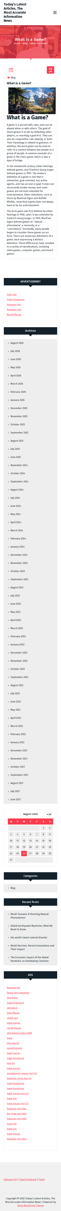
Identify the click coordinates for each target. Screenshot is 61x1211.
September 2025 (19, 432)
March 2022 (17, 726)
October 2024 (18, 473)
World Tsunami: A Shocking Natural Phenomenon (30, 916)
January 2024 (18, 546)
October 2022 (18, 669)
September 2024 (19, 481)
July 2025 (15, 449)
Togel (42, 1179)
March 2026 (17, 383)
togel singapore (15, 1002)
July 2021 (15, 791)
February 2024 (18, 538)
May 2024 (16, 514)
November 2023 (19, 563)
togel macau (13, 1133)
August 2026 (17, 343)
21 (37, 847)
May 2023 (15, 612)
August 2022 (17, 685)
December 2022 (19, 652)
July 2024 (15, 497)
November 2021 (19, 758)
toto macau (13, 1043)
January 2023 (17, 644)
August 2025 (17, 440)
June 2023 (16, 603)
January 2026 (18, 400)
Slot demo (12, 997)
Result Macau (14, 314)
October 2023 (18, 571)
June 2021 (16, 799)
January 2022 (17, 742)
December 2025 (19, 408)
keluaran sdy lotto (17, 1138)
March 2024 (17, 530)
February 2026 (18, 391)
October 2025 (18, 424)
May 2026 (16, 367)
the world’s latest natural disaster (29, 937)
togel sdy (12, 1123)
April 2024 (16, 522)
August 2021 (17, 783)
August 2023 (17, 587)
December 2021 (19, 750)
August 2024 (17, 489)
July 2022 (15, 693)
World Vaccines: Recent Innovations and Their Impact (32, 947)
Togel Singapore (15, 299)
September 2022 (19, 677)
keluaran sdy (14, 304)
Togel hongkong (28, 1179)
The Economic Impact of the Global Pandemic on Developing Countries (30, 959)
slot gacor (12, 1007)
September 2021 (19, 775)
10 (11, 840)
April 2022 (16, 717)
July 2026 (15, 351)
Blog (25, 43)
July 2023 (15, 595)
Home (17, 43)
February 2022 (18, 734)
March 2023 (17, 628)
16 (50, 840)
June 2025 (16, 457)
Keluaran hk (13, 987)
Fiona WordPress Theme (30, 1205)
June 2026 (16, 359)
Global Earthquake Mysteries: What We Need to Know (32, 927)
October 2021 (18, 766)
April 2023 (16, 620)
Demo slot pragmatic (18, 992)
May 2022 (15, 709)
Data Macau (13, 1013)
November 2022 (19, 660)
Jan (50, 70)
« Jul (49, 814)
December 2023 (19, 554)
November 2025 (19, 416)
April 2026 (16, 375)
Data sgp (12, 294)
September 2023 (19, 579)
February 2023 (18, 636)
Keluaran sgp (14, 309)
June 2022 (16, 701)
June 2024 (16, 506)
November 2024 (19, 465)
